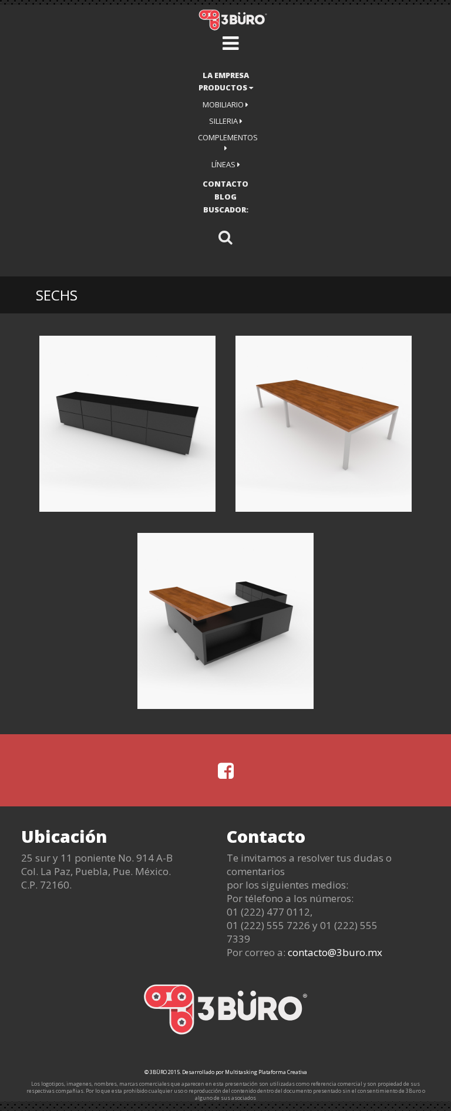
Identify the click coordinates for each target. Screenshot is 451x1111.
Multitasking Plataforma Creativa (266, 1072)
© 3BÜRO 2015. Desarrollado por (184, 1072)
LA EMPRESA (226, 75)
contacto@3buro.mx (335, 952)
